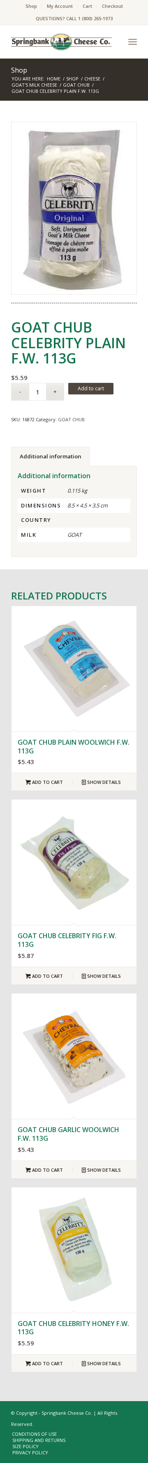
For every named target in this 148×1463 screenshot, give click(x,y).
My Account (60, 6)
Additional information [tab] (50, 456)
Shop (31, 6)
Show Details (103, 782)
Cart (87, 6)
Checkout (112, 6)
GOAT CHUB (71, 419)
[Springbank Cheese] (74, 208)
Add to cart (91, 388)
